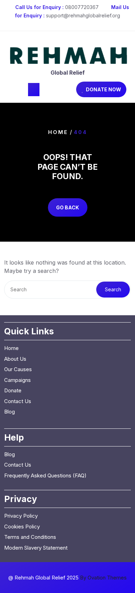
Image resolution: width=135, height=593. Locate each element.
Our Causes (18, 369)
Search (113, 289)
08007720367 (82, 7)
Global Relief (68, 72)
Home (58, 132)
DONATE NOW (103, 89)
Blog (9, 411)
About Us (15, 359)
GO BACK (67, 207)
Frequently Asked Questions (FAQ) (45, 475)
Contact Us (17, 401)
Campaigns (17, 380)
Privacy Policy (21, 515)
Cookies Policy (22, 526)
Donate (12, 390)
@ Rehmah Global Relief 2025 (67, 577)
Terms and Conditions (30, 537)
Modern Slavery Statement (36, 547)
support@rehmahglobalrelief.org (83, 15)
